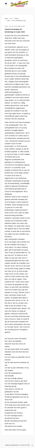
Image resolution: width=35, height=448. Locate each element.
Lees (11, 18)
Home (6, 18)
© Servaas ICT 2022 (24, 445)
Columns (16, 18)
